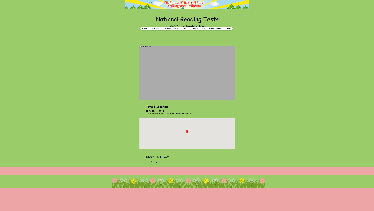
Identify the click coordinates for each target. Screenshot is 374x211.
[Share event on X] (152, 162)
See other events (187, 37)
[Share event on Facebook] (147, 162)
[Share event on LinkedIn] (156, 162)
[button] (155, 28)
